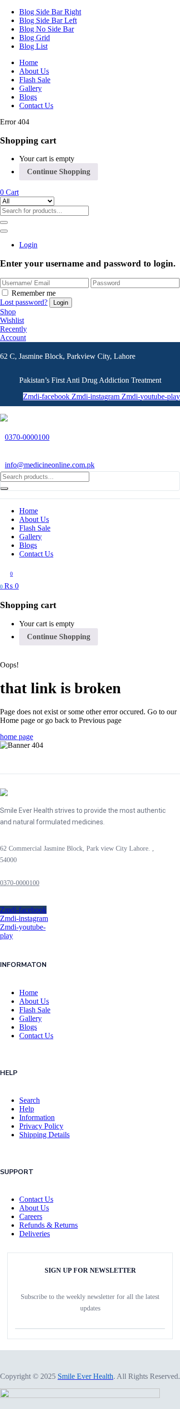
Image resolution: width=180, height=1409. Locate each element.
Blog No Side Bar (46, 29)
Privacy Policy (41, 1126)
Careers (30, 1216)
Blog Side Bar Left (48, 20)
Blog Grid (34, 37)
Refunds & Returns (48, 1225)
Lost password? (24, 302)
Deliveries (34, 1234)
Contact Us (36, 105)
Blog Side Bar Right (50, 12)
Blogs (28, 97)
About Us (34, 71)
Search (29, 1100)
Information (37, 1117)
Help (26, 1109)
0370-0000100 (27, 437)
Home (28, 62)
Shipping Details (44, 1135)
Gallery (30, 88)
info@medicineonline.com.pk (50, 465)
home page (16, 736)
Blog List (33, 46)
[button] (9, 192)
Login (28, 245)
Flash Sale (34, 80)
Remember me (34, 293)
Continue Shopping (58, 171)
